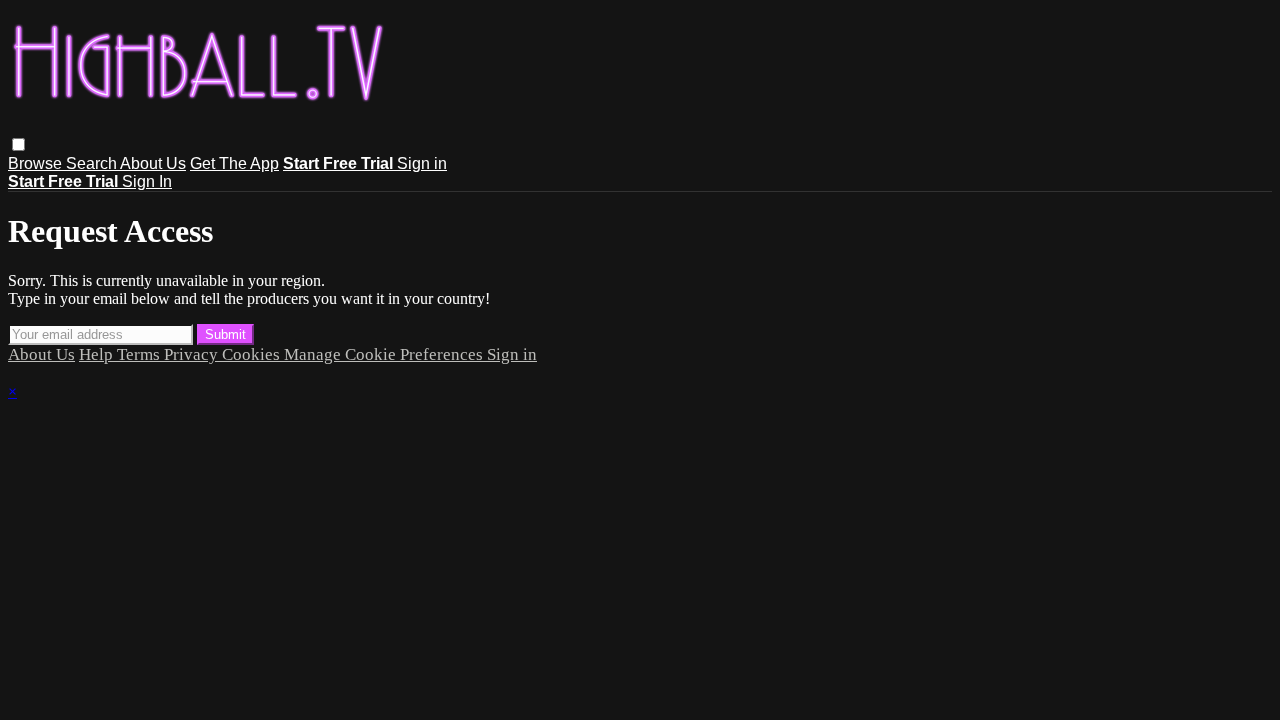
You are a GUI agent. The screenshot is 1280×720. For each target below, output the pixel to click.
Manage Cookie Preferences (385, 354)
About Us (153, 163)
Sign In (147, 181)
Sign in (422, 163)
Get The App (234, 163)
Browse (37, 163)
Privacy (193, 354)
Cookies (253, 354)
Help (98, 354)
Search (93, 163)
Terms (140, 354)
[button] (18, 144)
